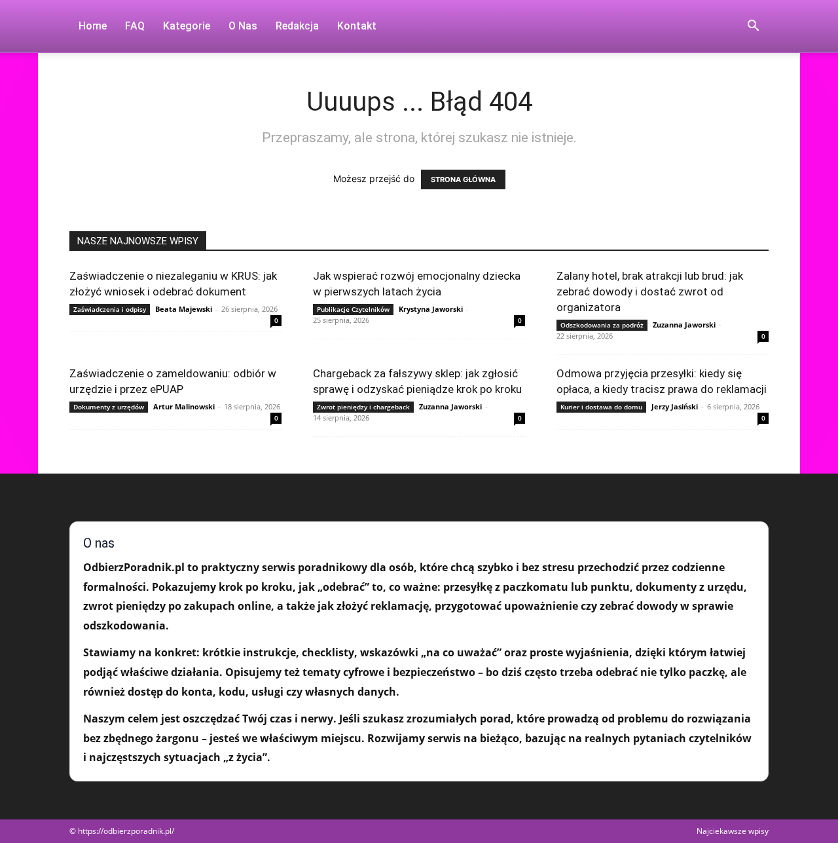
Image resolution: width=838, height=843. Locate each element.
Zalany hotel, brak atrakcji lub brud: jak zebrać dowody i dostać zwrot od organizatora (649, 291)
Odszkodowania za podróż (602, 324)
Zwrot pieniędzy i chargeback (363, 406)
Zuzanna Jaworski (684, 324)
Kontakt (356, 26)
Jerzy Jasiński (674, 406)
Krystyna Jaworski (431, 309)
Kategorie (186, 26)
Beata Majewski (183, 309)
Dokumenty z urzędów (108, 406)
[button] (753, 27)
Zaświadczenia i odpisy (109, 309)
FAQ (135, 26)
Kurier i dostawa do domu (601, 406)
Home (93, 26)
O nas (242, 26)
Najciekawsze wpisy (733, 830)
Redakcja (297, 26)
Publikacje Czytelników (353, 309)
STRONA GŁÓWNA (463, 179)
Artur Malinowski (184, 406)
